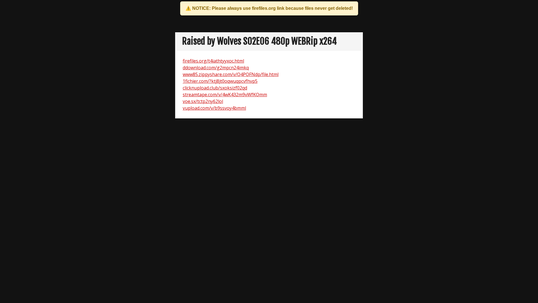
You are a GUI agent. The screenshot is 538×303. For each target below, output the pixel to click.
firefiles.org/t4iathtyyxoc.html (213, 61)
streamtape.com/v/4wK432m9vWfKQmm (225, 94)
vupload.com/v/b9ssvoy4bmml (214, 108)
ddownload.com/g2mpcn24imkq (216, 68)
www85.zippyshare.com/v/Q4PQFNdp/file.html (231, 74)
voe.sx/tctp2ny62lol (203, 101)
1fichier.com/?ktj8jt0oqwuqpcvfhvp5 (220, 81)
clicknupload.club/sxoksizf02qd (215, 88)
